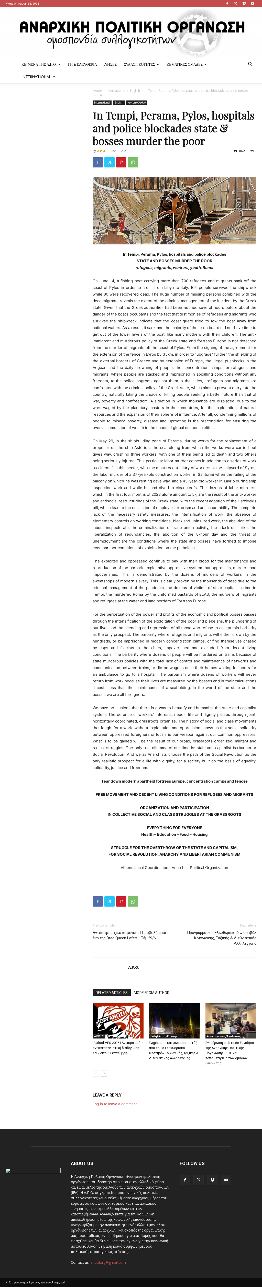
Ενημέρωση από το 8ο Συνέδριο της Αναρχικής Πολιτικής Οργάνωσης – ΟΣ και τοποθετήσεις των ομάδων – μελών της (229, 1053)
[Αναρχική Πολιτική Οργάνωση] (131, 32)
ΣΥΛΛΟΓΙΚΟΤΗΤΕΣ (139, 64)
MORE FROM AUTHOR (151, 993)
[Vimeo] (244, 3)
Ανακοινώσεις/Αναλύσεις (224, 1036)
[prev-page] (96, 1073)
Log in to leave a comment (115, 1104)
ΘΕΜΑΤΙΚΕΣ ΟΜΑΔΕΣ (185, 64)
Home (97, 90)
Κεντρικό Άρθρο (137, 102)
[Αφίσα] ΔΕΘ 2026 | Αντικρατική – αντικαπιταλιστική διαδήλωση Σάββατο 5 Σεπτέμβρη (118, 1048)
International (36, 76)
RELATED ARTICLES (112, 993)
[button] (250, 64)
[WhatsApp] (133, 162)
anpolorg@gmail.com (108, 1262)
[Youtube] (252, 3)
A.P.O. (101, 151)
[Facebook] (227, 3)
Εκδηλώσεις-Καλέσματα (166, 1036)
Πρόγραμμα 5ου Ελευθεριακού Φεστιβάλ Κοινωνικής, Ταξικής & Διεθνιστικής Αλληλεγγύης (221, 938)
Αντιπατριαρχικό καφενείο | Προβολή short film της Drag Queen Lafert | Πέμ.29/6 (130, 935)
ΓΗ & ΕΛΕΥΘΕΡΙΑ (82, 64)
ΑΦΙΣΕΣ (110, 64)
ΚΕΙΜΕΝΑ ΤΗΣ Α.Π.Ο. (39, 64)
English (135, 90)
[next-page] (104, 1073)
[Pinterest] (121, 162)
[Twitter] (235, 3)
